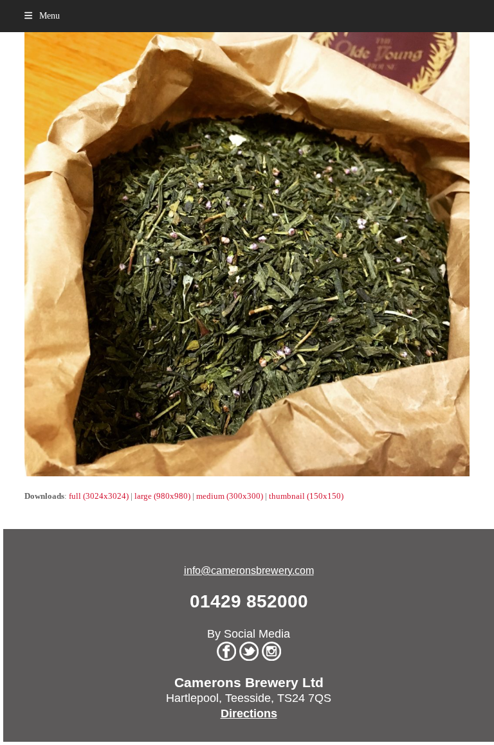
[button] (41, 16)
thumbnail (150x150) (306, 496)
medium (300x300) (229, 496)
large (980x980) (162, 496)
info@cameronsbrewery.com (249, 570)
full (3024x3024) (99, 496)
